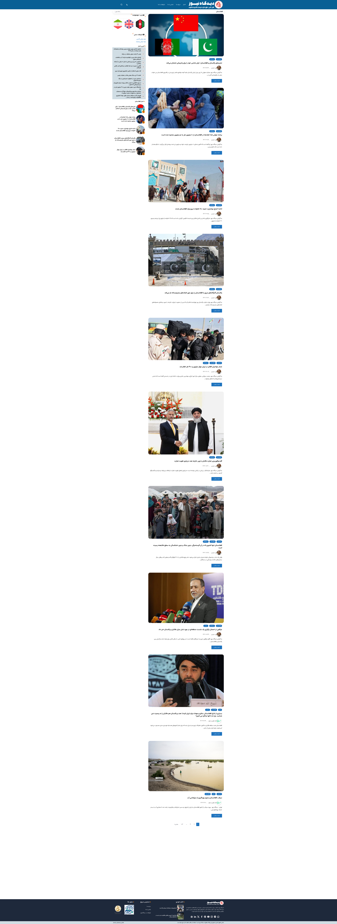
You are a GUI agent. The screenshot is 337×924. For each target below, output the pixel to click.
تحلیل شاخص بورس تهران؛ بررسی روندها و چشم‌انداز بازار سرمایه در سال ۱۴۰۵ (127, 50)
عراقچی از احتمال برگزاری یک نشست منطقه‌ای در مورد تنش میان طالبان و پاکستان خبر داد (190, 629)
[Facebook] (201, 917)
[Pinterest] (205, 917)
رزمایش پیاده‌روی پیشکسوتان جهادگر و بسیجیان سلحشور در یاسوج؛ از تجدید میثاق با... (128, 92)
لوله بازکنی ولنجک (141, 42)
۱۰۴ (182, 824)
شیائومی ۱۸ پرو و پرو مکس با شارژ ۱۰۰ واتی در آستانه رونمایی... (127, 63)
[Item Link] (140, 108)
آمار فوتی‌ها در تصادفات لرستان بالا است (168, 908)
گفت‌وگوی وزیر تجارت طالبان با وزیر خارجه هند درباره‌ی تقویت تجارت (198, 461)
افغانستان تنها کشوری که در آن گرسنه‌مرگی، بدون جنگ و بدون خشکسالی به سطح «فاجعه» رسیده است (187, 546)
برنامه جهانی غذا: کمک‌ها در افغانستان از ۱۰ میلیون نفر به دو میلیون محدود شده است (191, 135)
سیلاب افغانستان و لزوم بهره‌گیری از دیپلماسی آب (204, 797)
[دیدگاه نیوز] (205, 5)
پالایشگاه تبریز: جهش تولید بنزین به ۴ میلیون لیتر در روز (127, 88)
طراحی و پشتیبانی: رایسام (118, 922)
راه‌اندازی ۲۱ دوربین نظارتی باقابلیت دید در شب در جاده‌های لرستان (166, 916)
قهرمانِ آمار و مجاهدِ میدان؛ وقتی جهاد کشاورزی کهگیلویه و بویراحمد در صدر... (128, 96)
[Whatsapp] (218, 917)
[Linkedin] (195, 917)
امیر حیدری (214, 68)
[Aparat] (191, 917)
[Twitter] (198, 917)
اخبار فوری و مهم (212, 721)
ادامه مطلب (217, 81)
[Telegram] (215, 917)
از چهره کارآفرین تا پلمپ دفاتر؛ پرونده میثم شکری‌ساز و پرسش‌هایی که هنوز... (127, 84)
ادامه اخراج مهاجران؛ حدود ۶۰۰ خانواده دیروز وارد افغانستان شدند (198, 209)
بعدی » (176, 824)
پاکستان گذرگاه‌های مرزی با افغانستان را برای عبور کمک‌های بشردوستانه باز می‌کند (193, 292)
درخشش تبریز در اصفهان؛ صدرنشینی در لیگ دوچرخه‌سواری (129, 79)
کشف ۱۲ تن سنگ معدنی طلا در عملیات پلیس (129, 75)
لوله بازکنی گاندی (141, 39)
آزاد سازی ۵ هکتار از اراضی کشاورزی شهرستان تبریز (128, 71)
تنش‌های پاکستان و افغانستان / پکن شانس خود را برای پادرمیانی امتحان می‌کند (194, 63)
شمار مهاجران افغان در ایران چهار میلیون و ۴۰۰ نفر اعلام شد (201, 366)
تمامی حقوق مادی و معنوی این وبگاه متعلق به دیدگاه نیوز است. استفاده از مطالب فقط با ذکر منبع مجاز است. (200, 922)
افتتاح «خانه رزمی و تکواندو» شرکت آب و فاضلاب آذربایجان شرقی (128, 58)
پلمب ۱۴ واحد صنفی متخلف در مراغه (131, 54)
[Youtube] (208, 917)
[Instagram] (211, 917)
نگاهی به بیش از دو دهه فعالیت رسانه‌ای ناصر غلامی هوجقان (127, 67)
